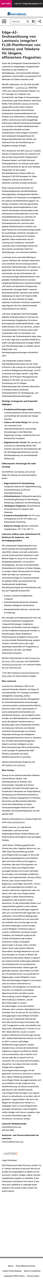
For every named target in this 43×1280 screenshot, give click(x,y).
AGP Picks (6, 4)
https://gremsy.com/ (16, 822)
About (10, 1266)
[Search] (28, 21)
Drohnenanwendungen (12, 664)
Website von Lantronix (15, 765)
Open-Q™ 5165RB (33, 150)
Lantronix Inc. (22, 88)
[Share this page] (39, 21)
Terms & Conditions (32, 1271)
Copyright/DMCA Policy (14, 1276)
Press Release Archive (25, 1266)
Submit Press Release (12, 1271)
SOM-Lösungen (17, 661)
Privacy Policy (33, 1276)
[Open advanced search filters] (33, 21)
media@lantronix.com (11, 1127)
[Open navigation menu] (4, 21)
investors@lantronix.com (12, 1141)
